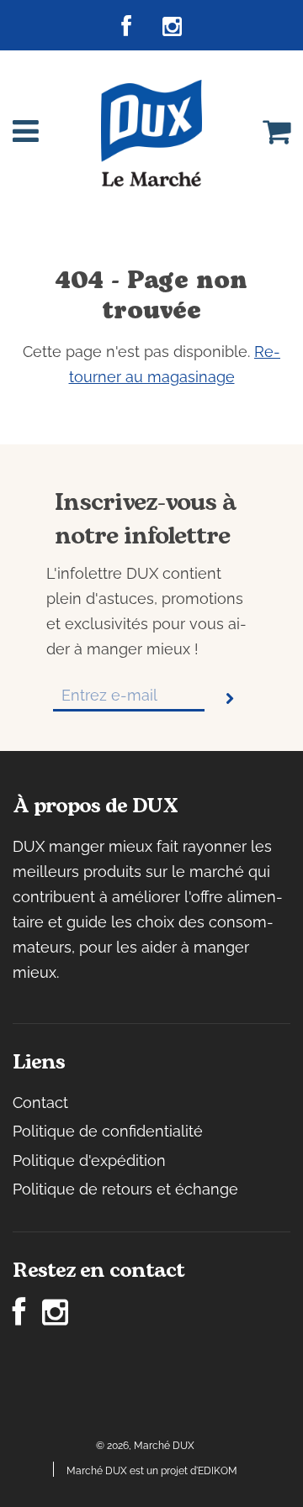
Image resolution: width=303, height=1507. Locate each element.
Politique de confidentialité (108, 1131)
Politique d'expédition (89, 1160)
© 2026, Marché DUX (145, 1446)
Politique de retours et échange (125, 1189)
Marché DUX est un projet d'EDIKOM (151, 1471)
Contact (40, 1102)
